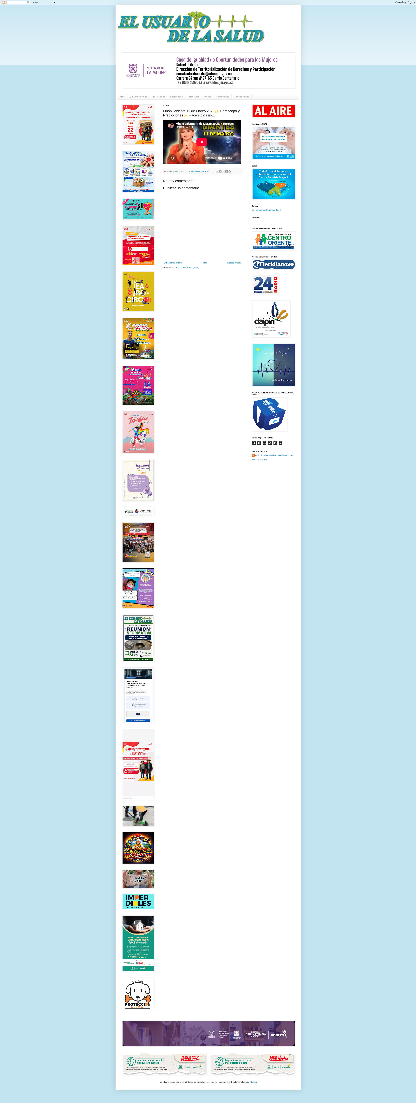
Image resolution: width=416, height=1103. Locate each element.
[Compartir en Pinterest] (229, 171)
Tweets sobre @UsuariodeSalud (266, 210)
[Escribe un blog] (220, 171)
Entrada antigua (234, 263)
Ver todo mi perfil (259, 459)
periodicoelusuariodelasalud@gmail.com (274, 455)
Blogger (253, 1082)
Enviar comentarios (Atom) (187, 267)
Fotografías (193, 96)
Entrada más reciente (173, 263)
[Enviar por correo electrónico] (217, 171)
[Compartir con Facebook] (226, 171)
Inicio (205, 263)
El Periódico (159, 96)
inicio (122, 96)
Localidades (176, 96)
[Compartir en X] (223, 171)
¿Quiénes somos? (139, 96)
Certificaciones (241, 96)
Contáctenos (222, 96)
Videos (207, 96)
